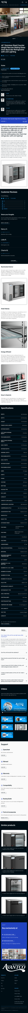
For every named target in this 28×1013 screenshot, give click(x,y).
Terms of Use (17, 990)
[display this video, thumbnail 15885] (7, 727)
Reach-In (2, 977)
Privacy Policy (17, 993)
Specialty (2, 988)
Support (16, 980)
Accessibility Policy (18, 996)
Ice (1, 991)
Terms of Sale (17, 999)
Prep (2, 985)
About (16, 977)
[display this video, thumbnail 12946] (7, 719)
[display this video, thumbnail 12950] (21, 719)
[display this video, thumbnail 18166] (7, 735)
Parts (16, 983)
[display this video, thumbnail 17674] (21, 727)
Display (2, 980)
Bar (1, 983)
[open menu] (26, 2)
